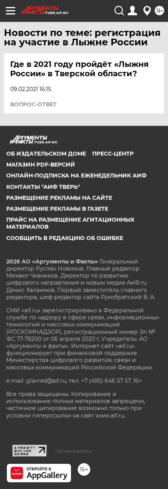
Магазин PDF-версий (40, 164)
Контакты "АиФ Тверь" (43, 186)
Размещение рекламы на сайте (59, 197)
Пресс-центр (113, 153)
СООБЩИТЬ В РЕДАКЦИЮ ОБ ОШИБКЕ (64, 238)
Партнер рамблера (73, 451)
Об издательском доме (46, 153)
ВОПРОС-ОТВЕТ (33, 104)
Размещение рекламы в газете (57, 208)
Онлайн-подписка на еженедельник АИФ (76, 175)
